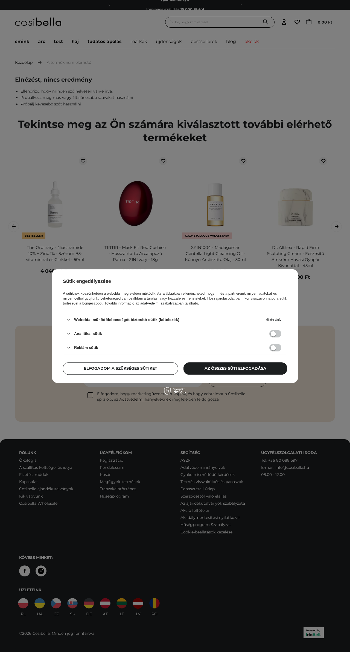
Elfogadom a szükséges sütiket (120, 368)
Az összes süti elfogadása (235, 368)
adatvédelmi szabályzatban (161, 303)
